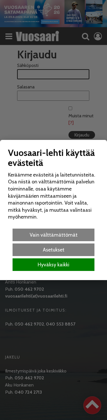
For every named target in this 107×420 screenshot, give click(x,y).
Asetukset (53, 250)
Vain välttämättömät (54, 235)
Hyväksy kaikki (53, 264)
